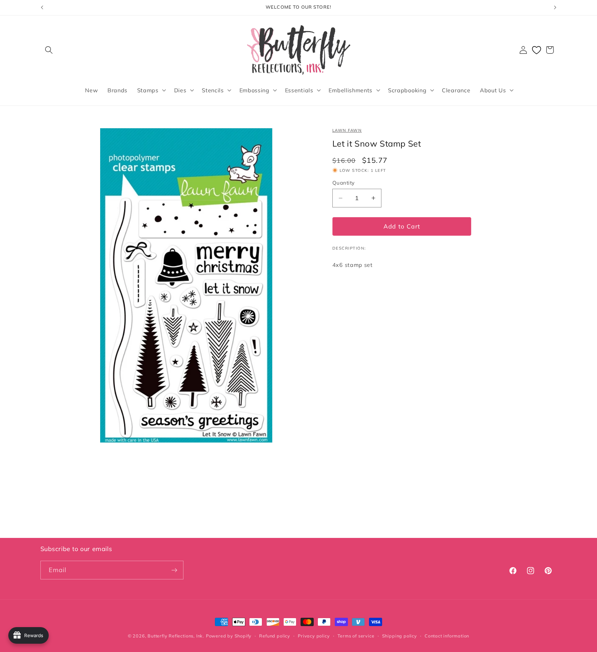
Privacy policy (314, 636)
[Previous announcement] (41, 7)
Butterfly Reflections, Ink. (176, 636)
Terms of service (356, 636)
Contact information (447, 636)
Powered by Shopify (229, 636)
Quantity (343, 182)
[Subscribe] (174, 570)
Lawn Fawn (347, 130)
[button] (49, 50)
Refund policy (274, 636)
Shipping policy (399, 636)
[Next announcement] (555, 7)
